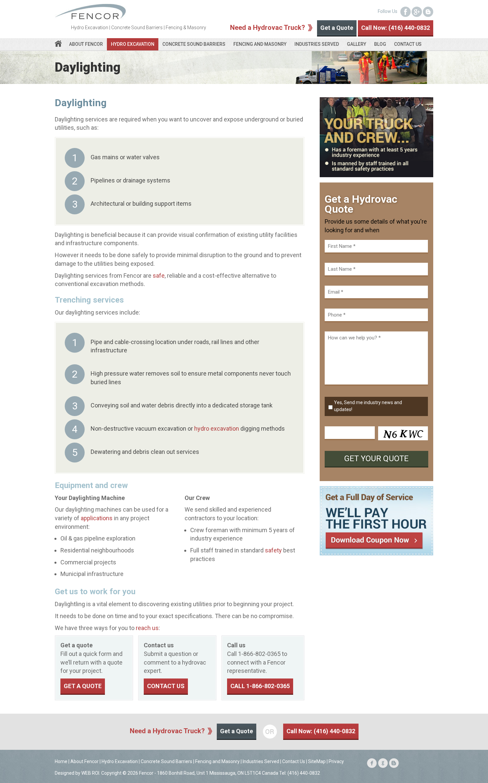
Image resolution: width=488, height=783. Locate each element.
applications (97, 518)
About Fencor (86, 44)
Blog (380, 44)
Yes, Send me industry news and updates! (368, 406)
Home (61, 761)
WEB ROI (90, 773)
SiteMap (317, 761)
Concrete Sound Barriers (193, 44)
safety (273, 550)
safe (159, 275)
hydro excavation (216, 428)
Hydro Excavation (132, 44)
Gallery (356, 44)
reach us (147, 627)
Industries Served (316, 44)
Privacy (336, 761)
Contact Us (408, 44)
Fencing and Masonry (259, 44)
